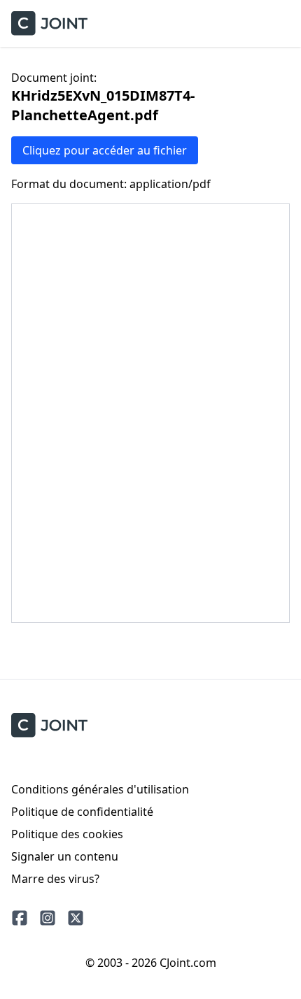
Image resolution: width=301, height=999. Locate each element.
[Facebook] (19, 918)
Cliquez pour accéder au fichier (104, 150)
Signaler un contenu (64, 856)
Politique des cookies (67, 834)
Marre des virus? (55, 878)
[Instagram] (47, 918)
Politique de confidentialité (82, 811)
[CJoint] (49, 725)
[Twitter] (75, 918)
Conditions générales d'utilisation (100, 789)
